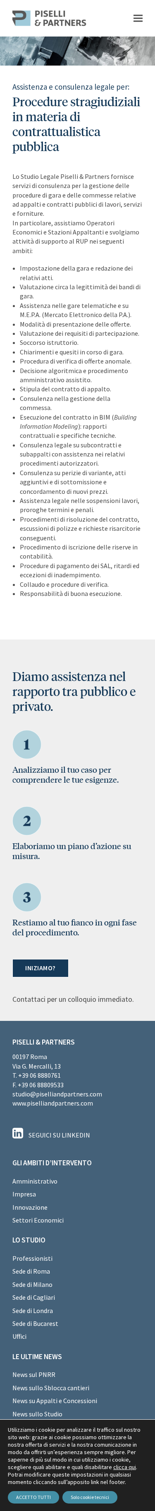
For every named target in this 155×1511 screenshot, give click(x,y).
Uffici (19, 1336)
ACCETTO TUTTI (33, 1497)
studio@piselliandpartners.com (57, 1094)
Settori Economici (38, 1220)
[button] (138, 18)
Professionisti (32, 1258)
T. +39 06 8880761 (36, 1075)
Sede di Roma (31, 1271)
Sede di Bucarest (35, 1323)
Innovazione (30, 1207)
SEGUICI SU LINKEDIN (58, 1135)
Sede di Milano (32, 1284)
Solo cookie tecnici (90, 1497)
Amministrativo (34, 1181)
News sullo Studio (37, 1414)
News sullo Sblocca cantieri (50, 1388)
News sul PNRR (33, 1374)
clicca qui (124, 1467)
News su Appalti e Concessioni (54, 1400)
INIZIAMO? (40, 968)
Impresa (24, 1194)
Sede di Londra (32, 1310)
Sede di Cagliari (33, 1297)
